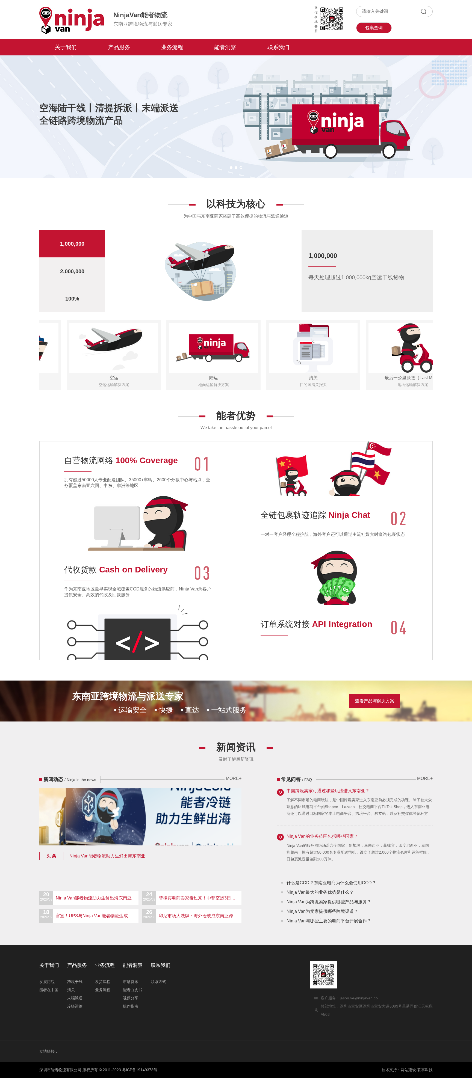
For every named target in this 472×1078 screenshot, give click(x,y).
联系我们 (278, 47)
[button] (231, 167)
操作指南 (130, 1006)
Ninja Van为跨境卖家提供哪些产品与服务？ (329, 901)
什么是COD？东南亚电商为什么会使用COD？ (331, 882)
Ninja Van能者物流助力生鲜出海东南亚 (95, 856)
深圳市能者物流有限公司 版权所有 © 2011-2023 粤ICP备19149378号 (98, 1070)
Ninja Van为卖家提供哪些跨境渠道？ (322, 911)
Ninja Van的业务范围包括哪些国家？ (322, 836)
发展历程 (47, 981)
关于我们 (66, 47)
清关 (71, 990)
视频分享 (130, 998)
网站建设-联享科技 (417, 1070)
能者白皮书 (132, 990)
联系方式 (158, 981)
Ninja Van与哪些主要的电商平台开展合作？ (329, 921)
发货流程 (102, 981)
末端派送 (74, 998)
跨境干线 (74, 981)
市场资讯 (130, 981)
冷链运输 (74, 1006)
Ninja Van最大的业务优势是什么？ (320, 892)
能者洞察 (225, 47)
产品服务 (119, 47)
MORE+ (233, 778)
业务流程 (172, 47)
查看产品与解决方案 (374, 701)
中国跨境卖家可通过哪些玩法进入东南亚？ (328, 790)
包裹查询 (374, 27)
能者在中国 (48, 990)
